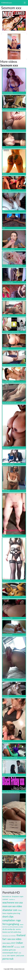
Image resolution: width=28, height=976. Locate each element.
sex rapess (11, 955)
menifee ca (12, 899)
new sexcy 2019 (8, 943)
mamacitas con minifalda (9, 935)
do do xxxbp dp (8, 929)
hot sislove (17, 947)
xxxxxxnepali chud (10, 952)
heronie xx (6, 896)
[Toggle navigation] (25, 2)
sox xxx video (14, 938)
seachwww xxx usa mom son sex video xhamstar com (12, 906)
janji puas (20, 955)
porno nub (7, 958)
